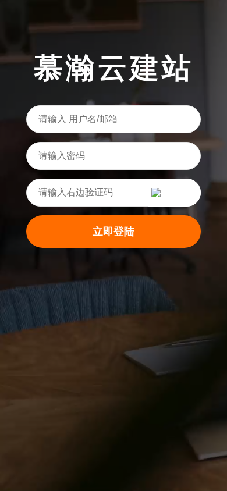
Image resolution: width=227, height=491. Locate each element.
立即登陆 (113, 231)
